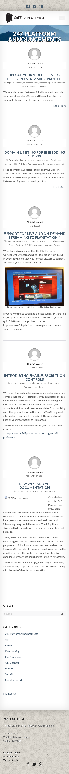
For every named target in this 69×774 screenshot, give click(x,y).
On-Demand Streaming (35, 241)
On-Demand (17, 82)
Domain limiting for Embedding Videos (34, 154)
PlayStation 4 (58, 241)
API (7, 639)
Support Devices (16, 245)
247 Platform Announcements (29, 164)
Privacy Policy (11, 756)
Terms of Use (10, 760)
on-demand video (30, 82)
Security (46, 164)
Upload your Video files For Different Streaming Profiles (34, 77)
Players (49, 241)
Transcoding (44, 82)
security (8, 164)
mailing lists (41, 383)
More (59, 105)
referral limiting (56, 160)
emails (32, 383)
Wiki (23, 491)
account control (22, 383)
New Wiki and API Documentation (34, 485)
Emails (42, 387)
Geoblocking (12, 651)
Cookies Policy (11, 752)
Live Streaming (18, 241)
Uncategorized (57, 164)
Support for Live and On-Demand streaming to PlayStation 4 (34, 235)
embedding (18, 160)
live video (28, 160)
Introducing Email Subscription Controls (34, 377)
